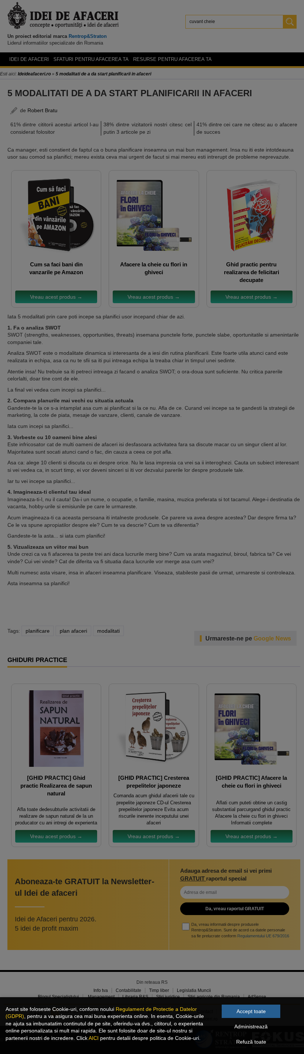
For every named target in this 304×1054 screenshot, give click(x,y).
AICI (94, 1038)
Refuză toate (251, 1042)
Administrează (251, 1026)
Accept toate (251, 1011)
